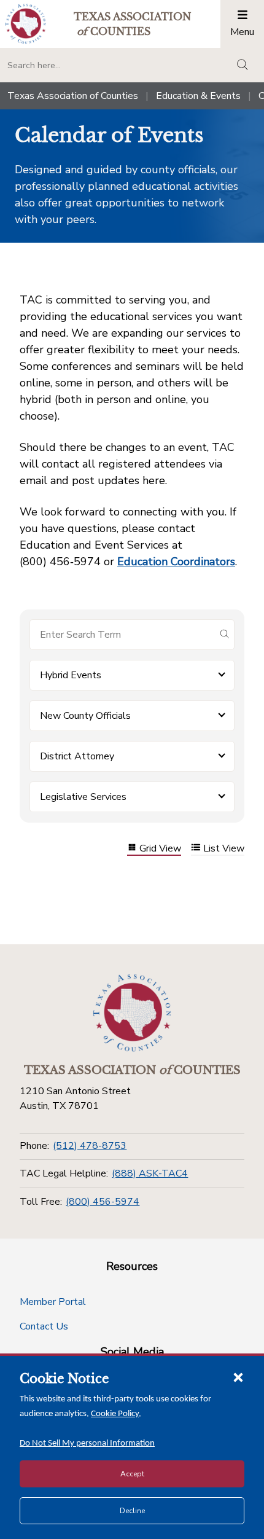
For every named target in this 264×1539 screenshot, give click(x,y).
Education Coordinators (176, 561)
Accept (132, 1474)
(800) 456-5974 (102, 1201)
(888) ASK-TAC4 (150, 1173)
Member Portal (53, 1302)
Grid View (160, 848)
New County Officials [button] (85, 716)
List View (223, 848)
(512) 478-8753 (89, 1146)
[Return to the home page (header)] (25, 24)
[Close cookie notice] (238, 1377)
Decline (132, 1511)
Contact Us (44, 1326)
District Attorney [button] (77, 756)
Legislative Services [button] (83, 797)
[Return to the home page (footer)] (132, 1013)
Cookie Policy (115, 1414)
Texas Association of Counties (72, 96)
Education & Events (198, 96)
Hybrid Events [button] (70, 675)
